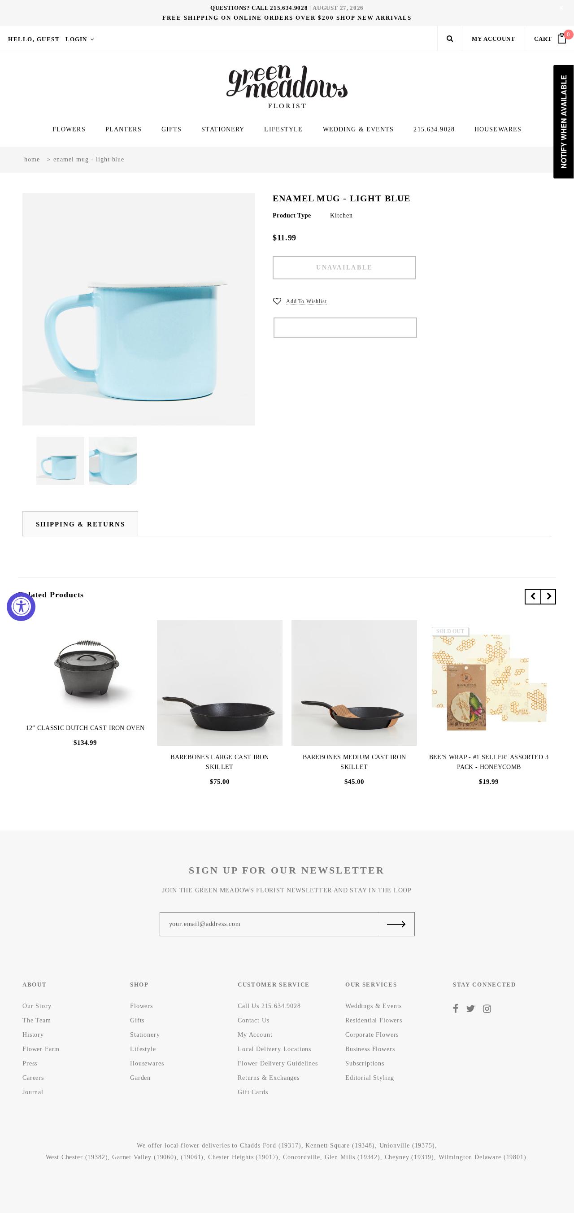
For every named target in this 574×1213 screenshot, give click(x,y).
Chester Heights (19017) (243, 1157)
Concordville (301, 1157)
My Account (493, 38)
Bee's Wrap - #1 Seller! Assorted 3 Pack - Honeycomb (488, 762)
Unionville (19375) (407, 1145)
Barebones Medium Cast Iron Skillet (354, 762)
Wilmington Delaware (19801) (482, 1157)
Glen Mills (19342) (352, 1157)
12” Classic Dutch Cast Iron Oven (85, 728)
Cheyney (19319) (410, 1157)
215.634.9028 (289, 7)
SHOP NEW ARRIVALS (374, 17)
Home (32, 159)
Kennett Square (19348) (339, 1145)
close (561, 8)
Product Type (292, 215)
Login (76, 39)
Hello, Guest (34, 39)
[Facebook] (456, 1009)
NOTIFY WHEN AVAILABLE (345, 327)
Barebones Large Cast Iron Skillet (219, 762)
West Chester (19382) (77, 1157)
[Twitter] (470, 1009)
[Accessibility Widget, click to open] (21, 606)
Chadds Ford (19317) (270, 1145)
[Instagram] (487, 1009)
